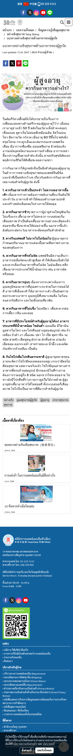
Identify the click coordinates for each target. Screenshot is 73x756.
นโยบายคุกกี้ (49, 743)
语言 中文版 (27, 3)
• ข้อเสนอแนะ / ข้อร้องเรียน (16, 710)
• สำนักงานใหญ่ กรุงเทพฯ (15, 726)
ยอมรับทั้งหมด (44, 750)
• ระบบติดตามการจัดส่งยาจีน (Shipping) (22, 677)
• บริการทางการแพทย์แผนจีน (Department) (24, 673)
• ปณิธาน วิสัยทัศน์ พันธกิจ (15, 649)
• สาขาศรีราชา (9, 730)
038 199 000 (27, 564)
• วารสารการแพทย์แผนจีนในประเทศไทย (22, 714)
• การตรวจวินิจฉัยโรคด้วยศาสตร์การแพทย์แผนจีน (27, 653)
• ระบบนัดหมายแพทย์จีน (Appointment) (22, 684)
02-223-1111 (27, 561)
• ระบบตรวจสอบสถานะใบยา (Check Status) (24, 680)
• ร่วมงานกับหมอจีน (12, 657)
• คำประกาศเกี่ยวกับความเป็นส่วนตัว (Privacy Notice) (28, 688)
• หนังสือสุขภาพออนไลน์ (14, 706)
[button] (61, 22)
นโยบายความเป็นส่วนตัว (25, 743)
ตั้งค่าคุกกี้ (26, 750)
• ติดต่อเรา (8, 661)
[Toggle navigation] (68, 22)
